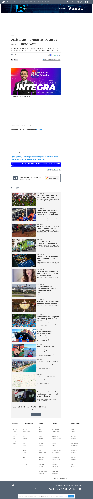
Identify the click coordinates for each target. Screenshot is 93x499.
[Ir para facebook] (77, 2)
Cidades (40, 436)
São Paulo (41, 466)
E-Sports (14, 431)
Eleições (21, 1)
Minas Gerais (41, 457)
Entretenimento (28, 424)
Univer (72, 464)
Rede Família (73, 459)
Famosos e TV (26, 440)
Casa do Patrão (55, 452)
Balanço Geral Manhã (56, 438)
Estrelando (25, 438)
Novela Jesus (55, 471)
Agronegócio (41, 427)
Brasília (16, 1)
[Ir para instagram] (80, 2)
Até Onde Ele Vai (55, 436)
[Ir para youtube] (80, 489)
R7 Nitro (24, 452)
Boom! (53, 445)
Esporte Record (55, 461)
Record (39, 1)
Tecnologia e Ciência (43, 471)
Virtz (24, 461)
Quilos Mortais (55, 473)
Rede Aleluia (73, 457)
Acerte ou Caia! (55, 427)
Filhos (24, 443)
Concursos (41, 438)
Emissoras (73, 434)
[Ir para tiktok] (70, 489)
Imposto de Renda (42, 452)
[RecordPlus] (70, 1)
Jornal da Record (55, 468)
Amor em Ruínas (55, 431)
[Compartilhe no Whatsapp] (55, 55)
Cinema (24, 434)
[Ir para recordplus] (66, 489)
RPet (24, 457)
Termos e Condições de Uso (34, 488)
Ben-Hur (54, 443)
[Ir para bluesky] (50, 489)
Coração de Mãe (55, 457)
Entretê (26, 1)
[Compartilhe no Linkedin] (52, 55)
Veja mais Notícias (36, 414)
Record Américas (74, 445)
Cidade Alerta (55, 454)
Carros (40, 434)
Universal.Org (73, 468)
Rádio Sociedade (74, 443)
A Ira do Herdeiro (55, 429)
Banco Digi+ (73, 427)
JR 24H (35, 1)
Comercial (73, 431)
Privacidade (25, 488)
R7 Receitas (25, 454)
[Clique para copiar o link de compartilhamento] (59, 55)
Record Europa (74, 450)
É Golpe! (40, 447)
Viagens (24, 459)
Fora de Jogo (15, 434)
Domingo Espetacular (56, 459)
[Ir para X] (78, 2)
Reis (53, 475)
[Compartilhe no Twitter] (48, 55)
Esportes (31, 1)
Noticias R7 (13, 35)
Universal (73, 466)
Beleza (24, 427)
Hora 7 (40, 450)
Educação (41, 445)
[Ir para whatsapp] (76, 489)
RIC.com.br (39, 129)
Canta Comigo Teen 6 (56, 450)
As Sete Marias (55, 434)
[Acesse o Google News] (57, 55)
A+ (15, 59)
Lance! (13, 438)
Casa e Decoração (26, 431)
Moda (24, 447)
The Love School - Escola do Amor (59, 478)
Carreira (72, 429)
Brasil (40, 429)
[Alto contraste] (12, 60)
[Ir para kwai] (60, 489)
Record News (45, 1)
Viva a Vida (25, 464)
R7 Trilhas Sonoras (75, 440)
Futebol (13, 436)
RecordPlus (73, 438)
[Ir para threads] (63, 489)
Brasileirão (14, 429)
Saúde (40, 468)
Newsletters (73, 436)
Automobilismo (15, 427)
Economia (41, 443)
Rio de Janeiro (41, 464)
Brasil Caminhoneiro (56, 447)
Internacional (41, 454)
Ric (12, 54)
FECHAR (71, 496)
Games (24, 445)
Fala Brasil (54, 464)
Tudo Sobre (41, 473)
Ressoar (72, 461)
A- (17, 59)
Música (24, 450)
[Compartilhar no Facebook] (50, 55)
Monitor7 (41, 459)
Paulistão (14, 443)
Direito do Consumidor (43, 440)
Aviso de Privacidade (63, 496)
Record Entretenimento (76, 447)
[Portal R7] (3, 1)
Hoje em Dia (55, 466)
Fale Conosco (19, 488)
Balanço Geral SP (56, 440)
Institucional (76, 424)
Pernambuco (41, 461)
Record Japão (73, 452)
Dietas (24, 436)
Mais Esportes (15, 440)
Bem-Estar (25, 429)
